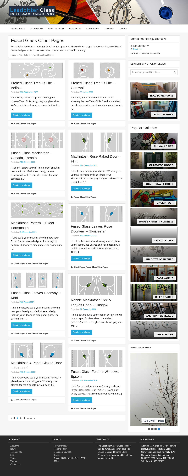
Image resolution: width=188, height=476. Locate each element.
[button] (154, 389)
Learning (109, 28)
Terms (56, 455)
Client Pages (92, 28)
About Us (14, 446)
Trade (13, 458)
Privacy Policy (60, 446)
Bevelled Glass (56, 28)
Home (13, 55)
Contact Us (15, 464)
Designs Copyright (62, 452)
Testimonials (16, 452)
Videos (13, 461)
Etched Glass (18, 28)
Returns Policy (60, 449)
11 (31, 418)
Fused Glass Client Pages (25, 124)
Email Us (137, 49)
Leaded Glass (36, 28)
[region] (154, 391)
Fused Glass (75, 28)
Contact (123, 28)
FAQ (12, 455)
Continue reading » (21, 115)
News (13, 449)
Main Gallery (24, 55)
